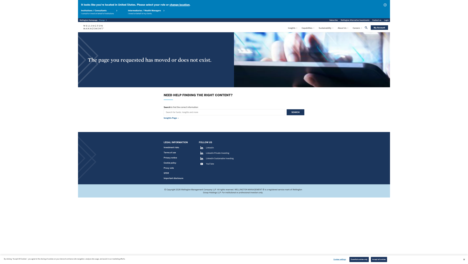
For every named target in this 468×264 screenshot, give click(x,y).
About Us (342, 28)
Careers (356, 28)
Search (295, 112)
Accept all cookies (379, 259)
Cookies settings (339, 259)
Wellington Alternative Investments (355, 20)
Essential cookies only (359, 259)
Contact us (376, 20)
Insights (291, 28)
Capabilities (307, 28)
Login (386, 20)
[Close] (464, 259)
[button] (103, 20)
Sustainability (325, 28)
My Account (379, 28)
